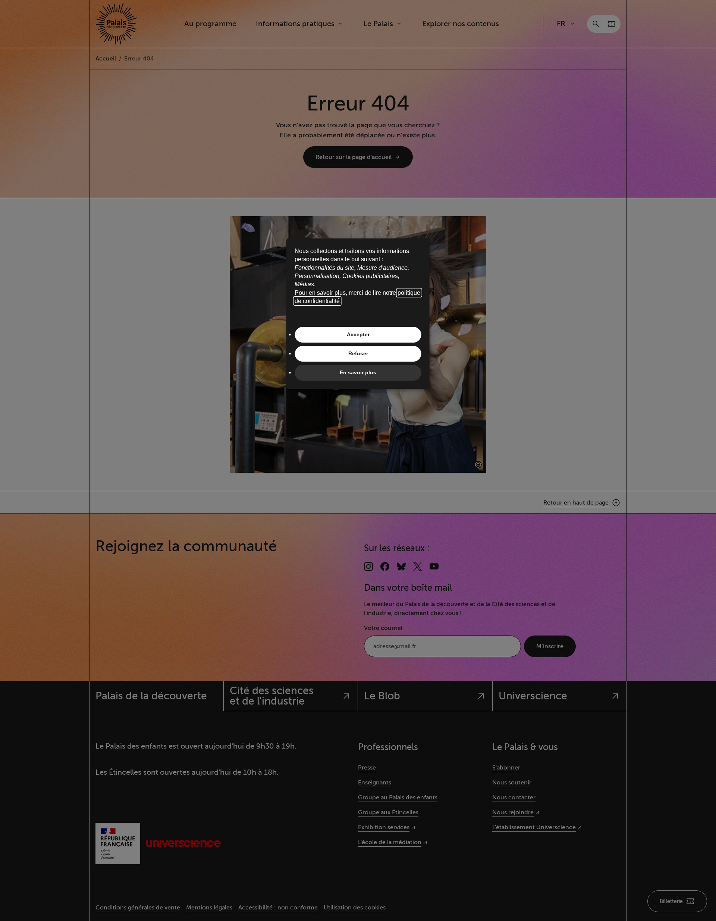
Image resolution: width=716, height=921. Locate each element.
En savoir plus (358, 372)
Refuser (358, 353)
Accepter (358, 334)
